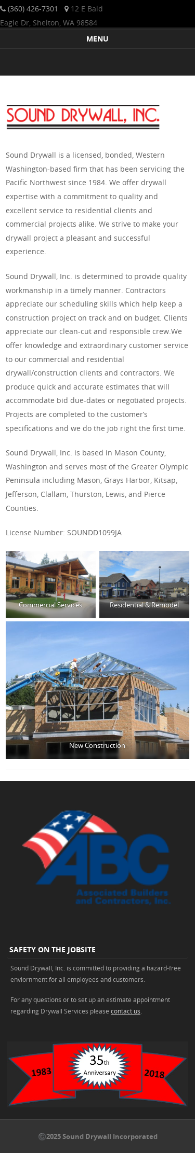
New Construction (98, 745)
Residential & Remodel (144, 604)
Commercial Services (51, 604)
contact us (125, 1011)
